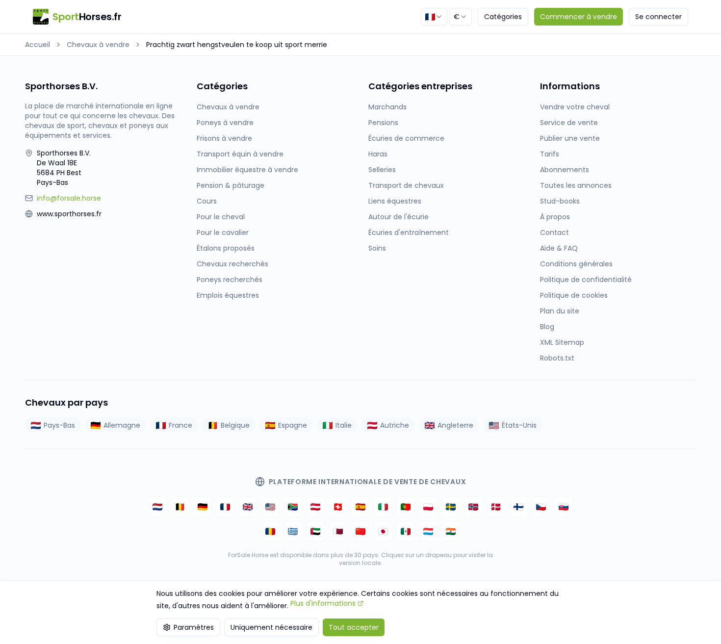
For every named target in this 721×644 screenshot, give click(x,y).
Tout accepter (354, 627)
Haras (377, 154)
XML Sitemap (562, 342)
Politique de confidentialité (586, 279)
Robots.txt (557, 358)
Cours (207, 201)
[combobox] (434, 17)
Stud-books (560, 201)
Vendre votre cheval (575, 107)
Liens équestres (394, 201)
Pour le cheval (221, 217)
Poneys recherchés (229, 279)
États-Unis (519, 425)
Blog (547, 327)
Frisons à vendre (224, 138)
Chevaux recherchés (232, 264)
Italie (343, 425)
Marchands (387, 107)
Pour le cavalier (223, 232)
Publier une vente (570, 138)
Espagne (292, 425)
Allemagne (121, 425)
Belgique (235, 425)
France (180, 425)
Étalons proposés (226, 248)
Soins (377, 248)
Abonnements (564, 170)
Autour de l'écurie (398, 217)
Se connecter (658, 17)
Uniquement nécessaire (271, 627)
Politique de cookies (574, 295)
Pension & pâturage (230, 185)
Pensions (383, 123)
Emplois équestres (228, 295)
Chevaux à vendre (98, 45)
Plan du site (559, 311)
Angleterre (455, 425)
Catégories (503, 17)
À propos (555, 217)
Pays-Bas (59, 425)
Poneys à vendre (225, 123)
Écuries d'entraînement (408, 232)
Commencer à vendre (578, 17)
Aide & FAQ (559, 248)
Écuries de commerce (406, 138)
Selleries (382, 170)
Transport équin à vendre (240, 154)
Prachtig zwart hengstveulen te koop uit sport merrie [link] (236, 45)
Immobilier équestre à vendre (247, 170)
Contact (554, 232)
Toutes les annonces (576, 185)
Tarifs (549, 154)
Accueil (37, 45)
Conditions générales (576, 264)
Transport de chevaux (406, 185)
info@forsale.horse (69, 198)
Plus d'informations (323, 603)
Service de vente (569, 123)
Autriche (394, 425)
